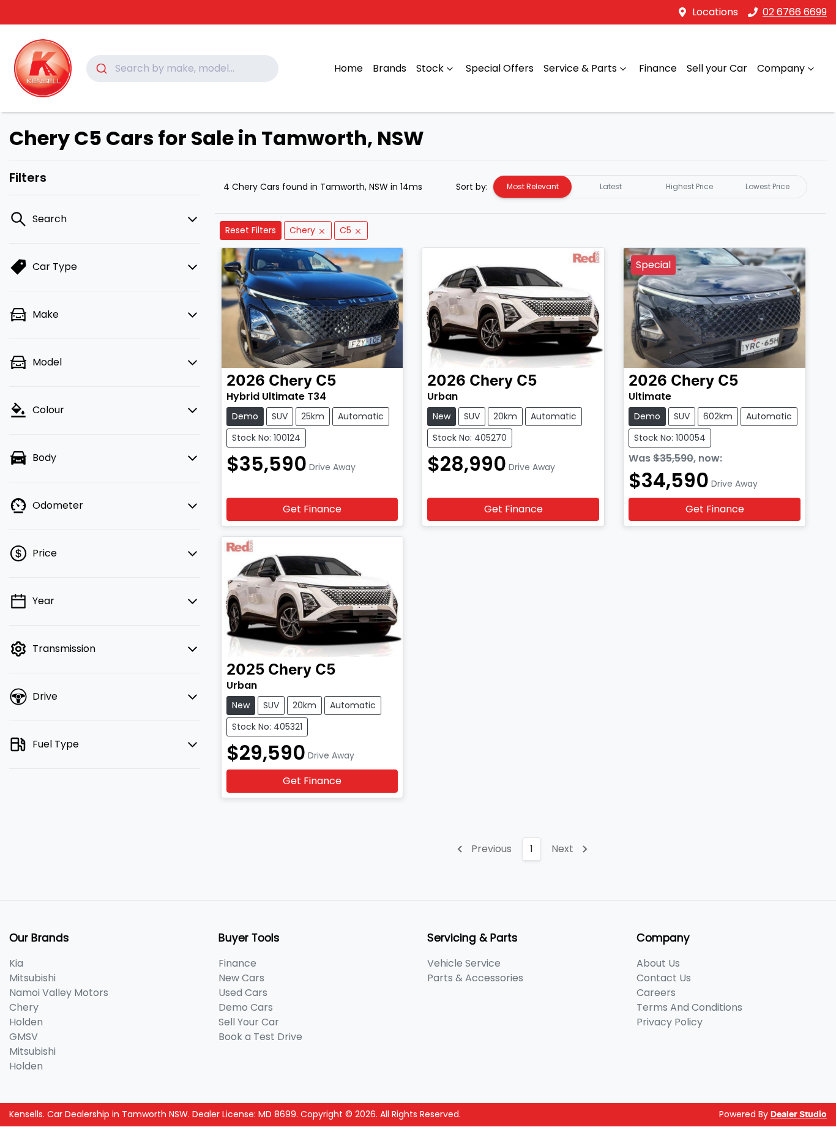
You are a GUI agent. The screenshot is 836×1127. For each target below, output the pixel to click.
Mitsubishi (32, 978)
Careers (656, 993)
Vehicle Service (464, 963)
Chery (24, 1007)
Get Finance (312, 509)
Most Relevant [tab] (533, 186)
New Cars (241, 978)
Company (781, 68)
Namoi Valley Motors (58, 993)
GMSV (23, 1037)
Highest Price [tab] (689, 186)
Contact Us (663, 978)
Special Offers (500, 68)
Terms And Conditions (689, 1007)
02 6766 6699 (795, 12)
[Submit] (100, 68)
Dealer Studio (799, 1114)
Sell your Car (717, 68)
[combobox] (182, 68)
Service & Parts (580, 68)
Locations (715, 12)
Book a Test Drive (260, 1037)
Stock (430, 68)
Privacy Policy (669, 1022)
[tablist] (650, 186)
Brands (389, 68)
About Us (658, 963)
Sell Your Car (248, 1022)
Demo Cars (245, 1007)
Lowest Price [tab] (767, 186)
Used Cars (242, 993)
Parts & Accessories (475, 978)
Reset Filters (250, 230)
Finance (658, 68)
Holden (26, 1022)
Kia (16, 963)
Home (348, 68)
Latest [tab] (611, 186)
